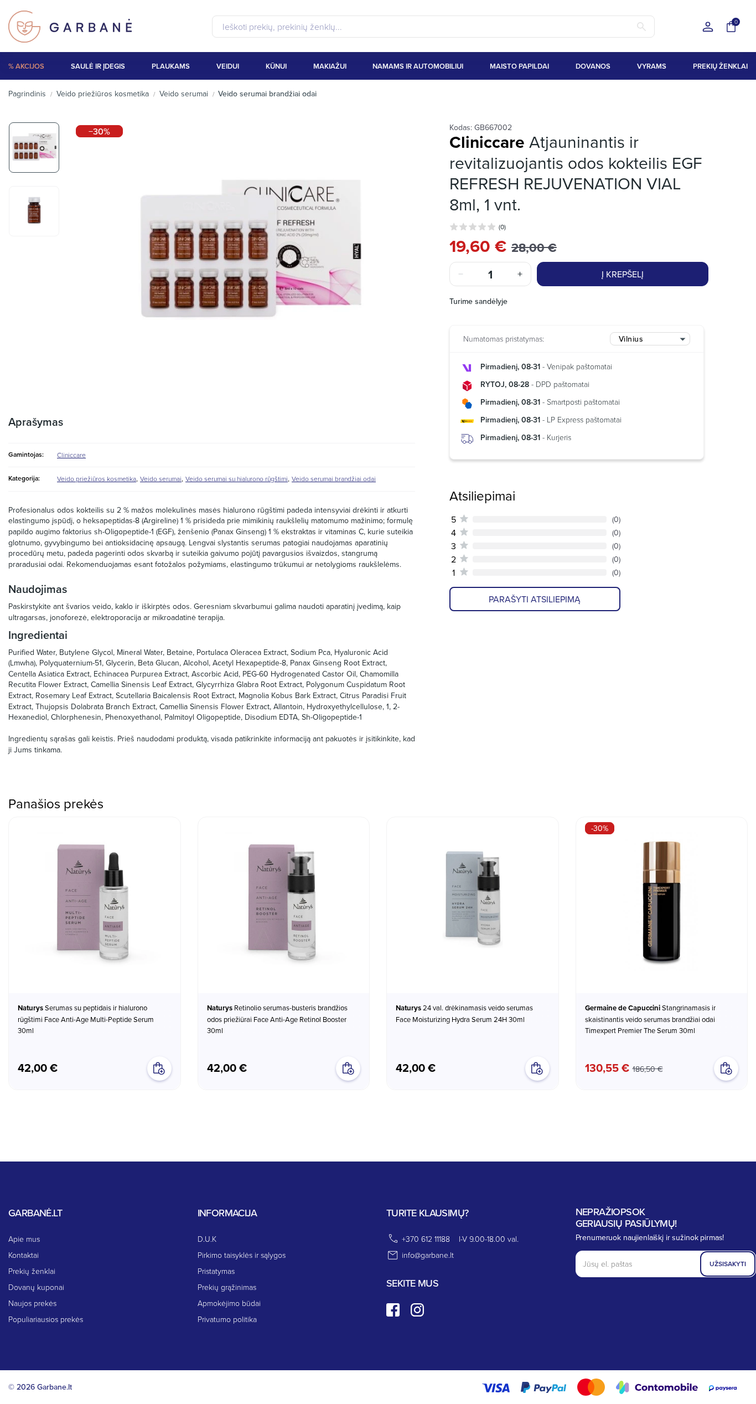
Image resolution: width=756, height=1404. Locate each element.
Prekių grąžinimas (227, 1287)
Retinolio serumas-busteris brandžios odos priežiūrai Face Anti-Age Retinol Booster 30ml (277, 1019)
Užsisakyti (728, 1263)
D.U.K (207, 1238)
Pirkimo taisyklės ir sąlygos (242, 1255)
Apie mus (24, 1238)
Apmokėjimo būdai (229, 1303)
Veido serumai (161, 478)
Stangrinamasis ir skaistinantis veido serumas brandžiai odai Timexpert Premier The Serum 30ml (650, 1019)
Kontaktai (23, 1255)
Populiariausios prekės (45, 1319)
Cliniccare (71, 455)
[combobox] (650, 338)
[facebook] (393, 1310)
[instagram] (417, 1310)
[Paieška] (641, 27)
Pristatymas (216, 1271)
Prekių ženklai (31, 1271)
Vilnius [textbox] (631, 338)
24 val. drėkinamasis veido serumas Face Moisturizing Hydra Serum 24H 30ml (464, 1013)
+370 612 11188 (426, 1238)
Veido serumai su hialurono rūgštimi (236, 478)
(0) (502, 226)
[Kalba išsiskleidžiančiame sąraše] (708, 27)
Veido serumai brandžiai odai (334, 478)
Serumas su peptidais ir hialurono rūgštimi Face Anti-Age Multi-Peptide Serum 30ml (86, 1019)
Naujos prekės (32, 1303)
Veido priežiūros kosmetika (96, 478)
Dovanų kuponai (36, 1287)
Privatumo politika (227, 1319)
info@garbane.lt (428, 1255)
